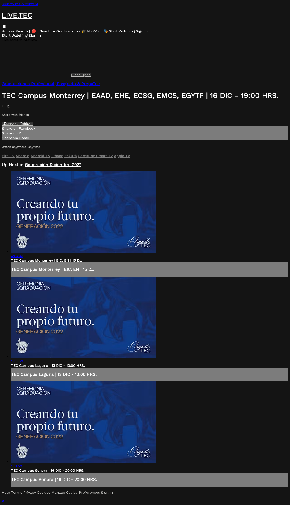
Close (76, 75)
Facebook (10, 124)
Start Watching (122, 31)
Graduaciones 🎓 (71, 31)
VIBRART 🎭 (97, 31)
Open (86, 75)
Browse (9, 31)
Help (6, 492)
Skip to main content (20, 4)
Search (22, 31)
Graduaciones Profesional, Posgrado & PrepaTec (51, 83)
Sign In (35, 35)
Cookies (44, 492)
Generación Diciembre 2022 (53, 164)
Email (28, 124)
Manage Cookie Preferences (76, 492)
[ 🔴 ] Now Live (42, 31)
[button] (4, 26)
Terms (17, 492)
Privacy (30, 492)
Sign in (142, 31)
